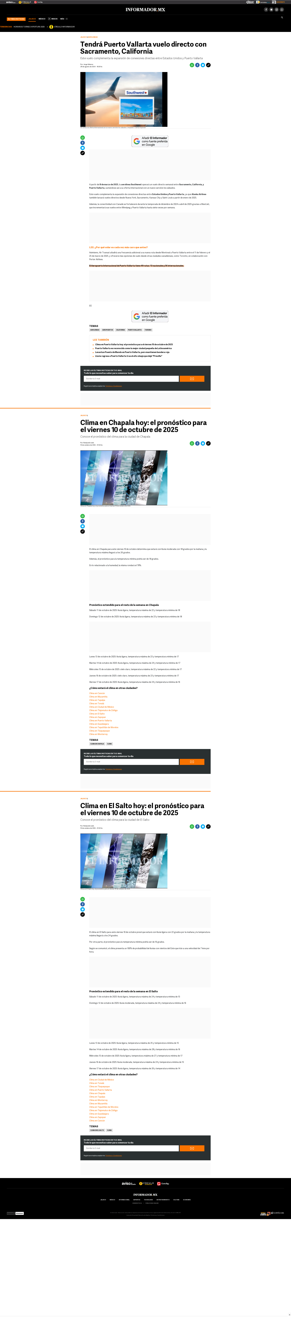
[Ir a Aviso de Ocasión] (129, 1181)
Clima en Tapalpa (97, 700)
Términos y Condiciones (113, 385)
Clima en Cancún (97, 693)
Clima (109, 743)
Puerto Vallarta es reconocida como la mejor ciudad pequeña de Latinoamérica (133, 348)
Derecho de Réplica (144, 1215)
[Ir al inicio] (33, 9)
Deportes (136, 1199)
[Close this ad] (289, 1314)
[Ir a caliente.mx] (250, 1)
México (42, 18)
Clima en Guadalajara (99, 724)
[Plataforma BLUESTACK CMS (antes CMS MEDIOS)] (19, 1212)
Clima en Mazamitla (98, 696)
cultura (176, 1199)
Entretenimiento (163, 1199)
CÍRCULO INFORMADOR (64, 26)
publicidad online (152, 1202)
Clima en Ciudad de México (101, 707)
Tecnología (148, 1199)
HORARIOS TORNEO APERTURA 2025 (29, 26)
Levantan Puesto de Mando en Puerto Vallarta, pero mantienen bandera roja (132, 352)
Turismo (148, 329)
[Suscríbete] (277, 1)
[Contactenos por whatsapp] (282, 9)
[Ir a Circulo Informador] (23, 1)
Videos (54, 18)
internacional (124, 1199)
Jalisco (32, 18)
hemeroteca (137, 1202)
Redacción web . (89, 442)
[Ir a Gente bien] (163, 1181)
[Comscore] (277, 1212)
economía (187, 1199)
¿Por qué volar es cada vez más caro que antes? (121, 247)
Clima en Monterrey (98, 734)
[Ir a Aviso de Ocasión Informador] (10, 1)
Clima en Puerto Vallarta (100, 720)
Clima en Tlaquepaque (99, 731)
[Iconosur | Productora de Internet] (11, 1212)
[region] (145, 1322)
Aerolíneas (94, 329)
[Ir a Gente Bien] (37, 1)
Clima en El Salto (97, 714)
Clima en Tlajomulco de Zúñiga (103, 710)
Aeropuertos (107, 329)
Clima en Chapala (97, 1093)
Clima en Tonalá (96, 703)
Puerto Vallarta (135, 329)
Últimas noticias (16, 19)
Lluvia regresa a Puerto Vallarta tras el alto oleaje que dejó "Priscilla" (128, 356)
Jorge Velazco (88, 64)
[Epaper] (262, 1)
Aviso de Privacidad (132, 1215)
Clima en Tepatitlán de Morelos (103, 727)
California (120, 329)
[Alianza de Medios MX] (265, 1212)
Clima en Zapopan (97, 717)
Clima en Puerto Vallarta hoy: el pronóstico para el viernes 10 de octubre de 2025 (134, 344)
